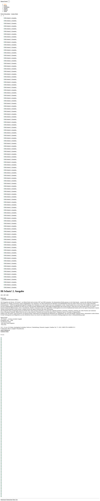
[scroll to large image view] (1, 338)
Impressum (3, 499)
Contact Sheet (14, 14)
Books (5, 5)
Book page (3, 298)
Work (5, 4)
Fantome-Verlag (5, 331)
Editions (6, 10)
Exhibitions (6, 7)
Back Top (15, 499)
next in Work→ (15, 299)
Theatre (6, 8)
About (5, 11)
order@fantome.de (5, 330)
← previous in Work (6, 299)
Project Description (5, 14)
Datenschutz (9, 499)
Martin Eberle (4, 1)
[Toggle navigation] (9, 1)
